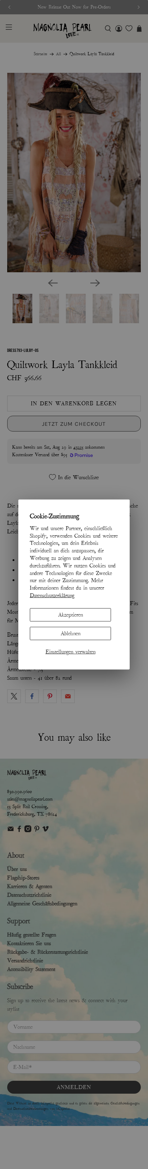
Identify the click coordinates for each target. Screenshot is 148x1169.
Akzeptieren (70, 614)
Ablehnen (70, 633)
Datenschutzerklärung (52, 595)
